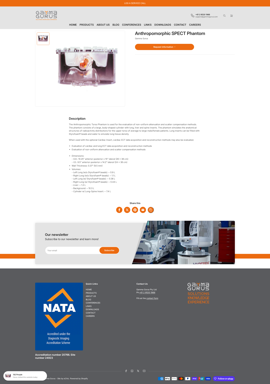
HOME (73, 24)
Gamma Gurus (141, 38)
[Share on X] (127, 210)
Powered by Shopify (79, 378)
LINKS (148, 24)
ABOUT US (103, 24)
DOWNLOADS (162, 24)
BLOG (115, 24)
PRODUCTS (87, 24)
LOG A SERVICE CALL (135, 3)
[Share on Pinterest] (135, 210)
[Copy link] (151, 210)
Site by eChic (63, 378)
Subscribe (109, 250)
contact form (152, 298)
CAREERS (195, 24)
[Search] (224, 15)
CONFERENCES (131, 24)
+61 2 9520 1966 (147, 292)
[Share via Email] (143, 210)
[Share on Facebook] (119, 210)
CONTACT (180, 24)
